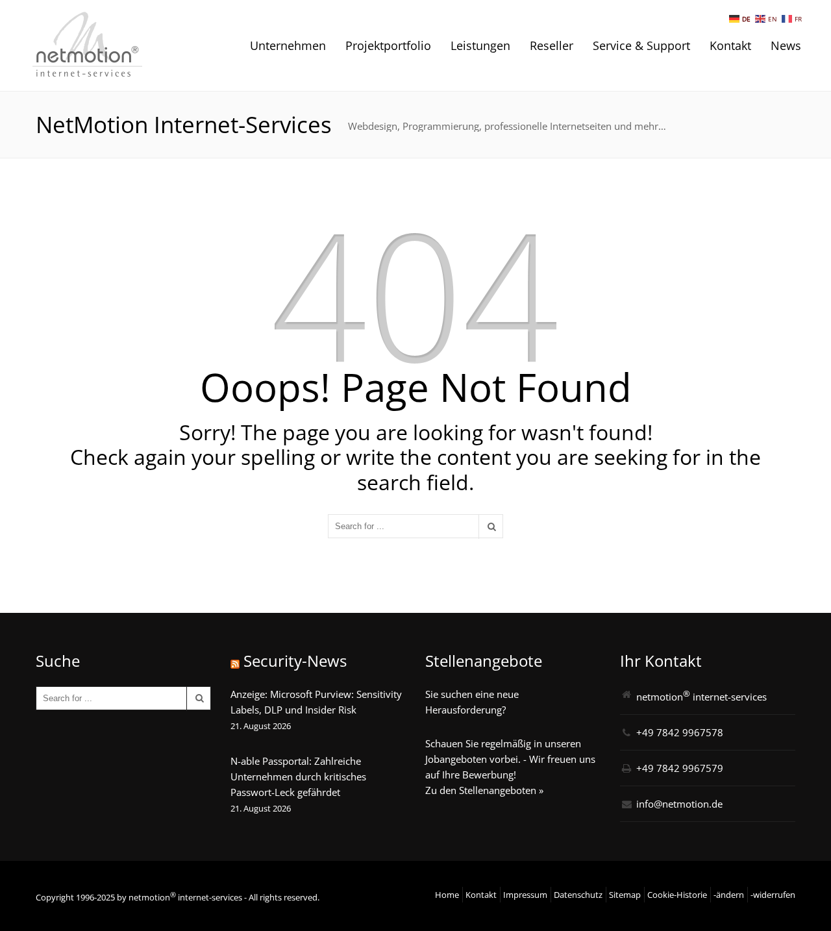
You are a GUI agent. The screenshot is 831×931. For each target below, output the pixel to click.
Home (447, 894)
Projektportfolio (388, 45)
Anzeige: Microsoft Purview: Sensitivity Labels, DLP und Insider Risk (316, 702)
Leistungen (480, 45)
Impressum (525, 894)
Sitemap (625, 894)
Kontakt (730, 45)
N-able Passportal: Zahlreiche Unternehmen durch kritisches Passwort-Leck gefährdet (298, 776)
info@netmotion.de (679, 803)
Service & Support (641, 45)
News (786, 45)
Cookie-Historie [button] (677, 894)
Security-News (295, 660)
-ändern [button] (728, 894)
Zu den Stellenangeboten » (484, 790)
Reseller (551, 45)
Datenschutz (578, 894)
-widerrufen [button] (772, 894)
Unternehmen (288, 45)
